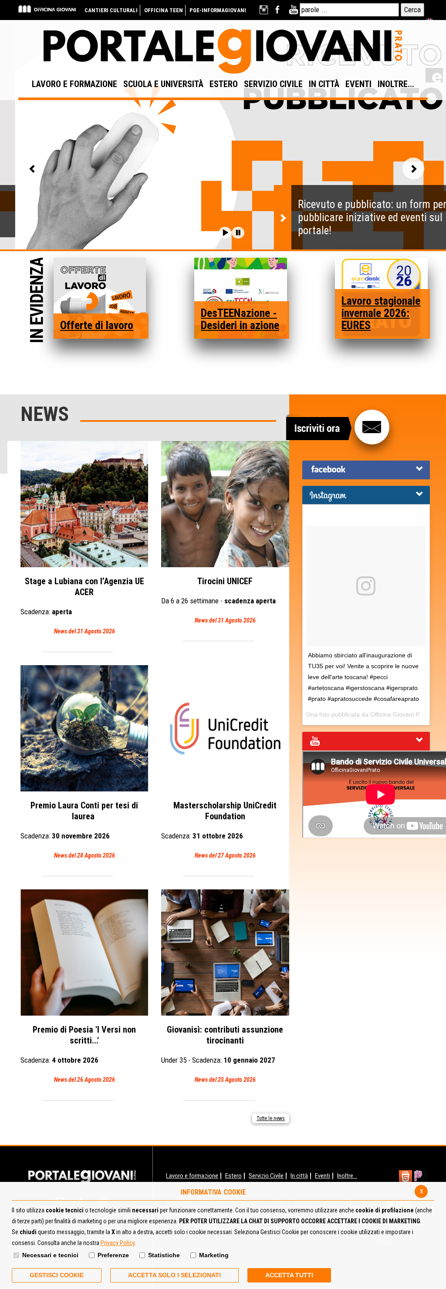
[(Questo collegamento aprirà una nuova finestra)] (421, 1177)
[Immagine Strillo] (100, 297)
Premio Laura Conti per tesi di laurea (79, 829)
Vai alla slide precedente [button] (33, 168)
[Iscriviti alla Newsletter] (372, 427)
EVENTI (358, 84)
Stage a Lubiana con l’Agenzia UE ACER (82, 605)
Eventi (322, 1176)
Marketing (214, 1255)
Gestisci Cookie (57, 1275)
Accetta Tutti (289, 1275)
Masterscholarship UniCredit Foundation (219, 829)
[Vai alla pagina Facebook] (279, 9)
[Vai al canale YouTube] (293, 9)
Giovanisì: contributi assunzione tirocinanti (222, 1053)
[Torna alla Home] (82, 1176)
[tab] (366, 470)
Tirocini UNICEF (218, 600)
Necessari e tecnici (50, 1255)
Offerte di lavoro (96, 325)
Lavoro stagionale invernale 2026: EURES (380, 313)
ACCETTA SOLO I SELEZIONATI (174, 1275)
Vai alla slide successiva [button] (413, 168)
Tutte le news (271, 1118)
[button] (225, 233)
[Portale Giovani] (223, 51)
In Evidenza (36, 301)
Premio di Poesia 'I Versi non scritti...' (78, 1053)
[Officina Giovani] (47, 8)
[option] (223, 134)
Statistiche (164, 1255)
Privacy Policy (118, 1242)
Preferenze (113, 1255)
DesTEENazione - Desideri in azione (240, 319)
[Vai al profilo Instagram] (264, 9)
